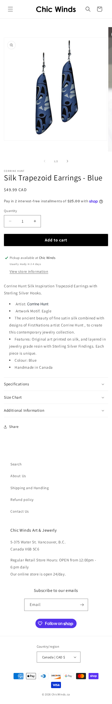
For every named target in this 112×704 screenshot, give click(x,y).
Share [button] (14, 426)
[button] (10, 9)
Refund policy (22, 499)
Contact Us (19, 511)
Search (16, 464)
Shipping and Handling (29, 487)
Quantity (10, 211)
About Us (18, 476)
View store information (29, 271)
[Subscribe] (82, 605)
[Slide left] (44, 161)
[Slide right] (67, 161)
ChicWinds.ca (61, 694)
